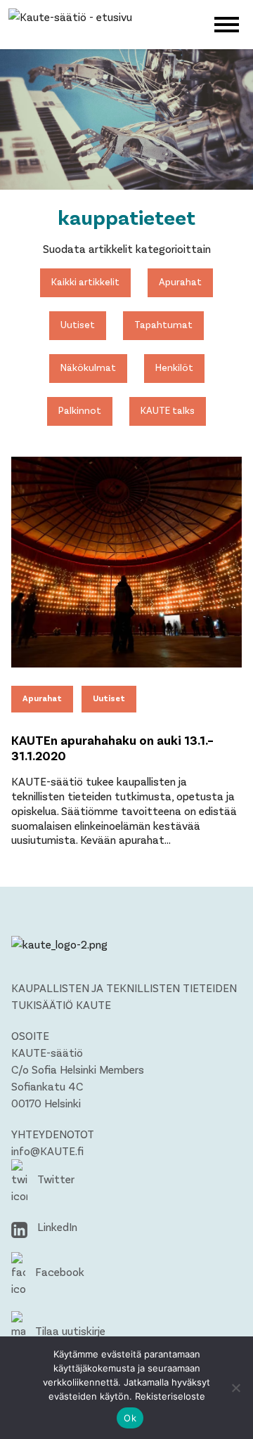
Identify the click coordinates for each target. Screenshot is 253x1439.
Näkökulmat (88, 367)
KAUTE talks (168, 410)
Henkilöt (174, 367)
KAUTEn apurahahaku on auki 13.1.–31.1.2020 (112, 747)
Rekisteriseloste (170, 1396)
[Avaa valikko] (226, 23)
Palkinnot (79, 410)
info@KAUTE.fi (47, 1150)
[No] (235, 1388)
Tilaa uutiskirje (68, 1330)
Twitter (54, 1178)
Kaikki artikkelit (85, 281)
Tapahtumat (163, 324)
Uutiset (77, 324)
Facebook (58, 1271)
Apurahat (180, 281)
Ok (130, 1418)
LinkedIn (55, 1226)
